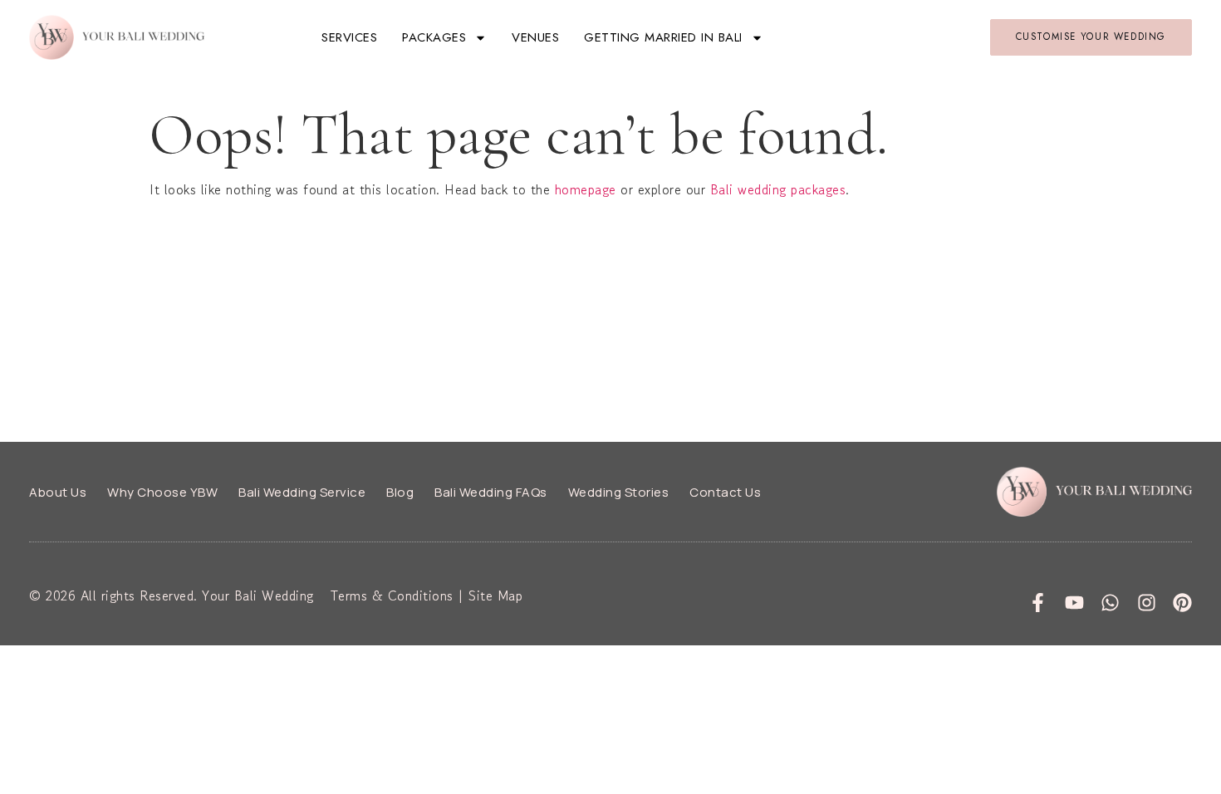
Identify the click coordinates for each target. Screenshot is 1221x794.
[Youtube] (1074, 602)
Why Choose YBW (162, 492)
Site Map (495, 595)
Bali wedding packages (778, 189)
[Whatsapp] (1110, 602)
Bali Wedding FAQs (490, 492)
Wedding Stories (618, 492)
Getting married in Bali (663, 37)
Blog (400, 492)
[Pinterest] (1182, 602)
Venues (535, 37)
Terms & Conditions (392, 595)
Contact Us (725, 492)
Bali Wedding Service (301, 492)
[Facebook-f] (1037, 602)
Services (349, 37)
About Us (57, 492)
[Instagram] (1146, 602)
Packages (434, 37)
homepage (585, 189)
